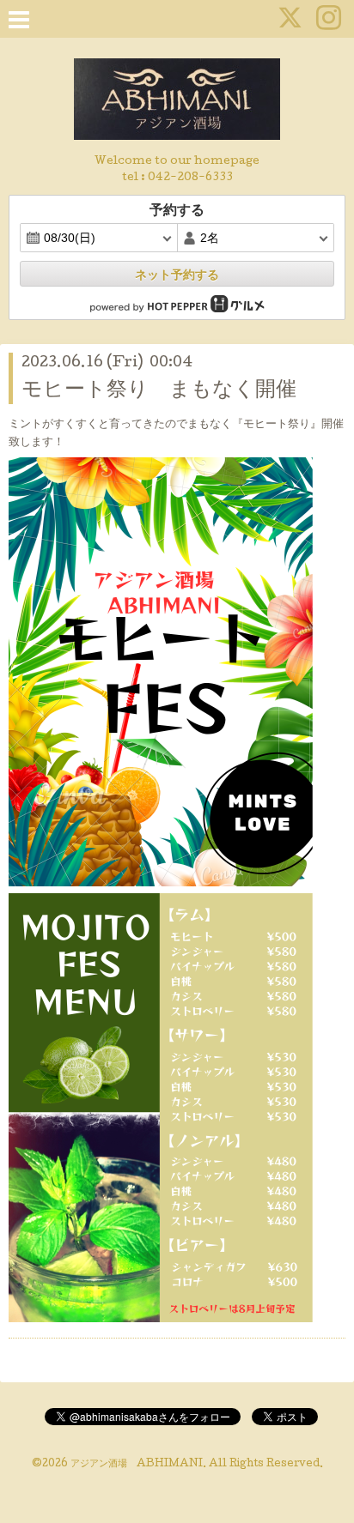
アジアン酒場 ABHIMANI (136, 1465)
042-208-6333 (190, 178)
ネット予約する (177, 274)
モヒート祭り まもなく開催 (158, 390)
